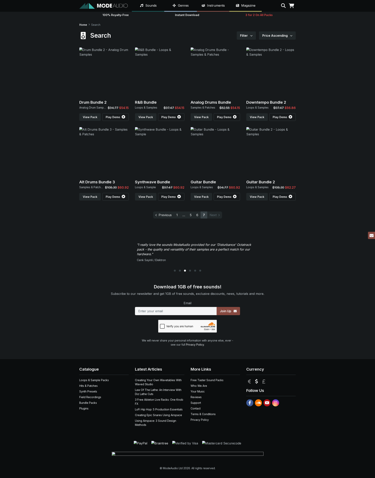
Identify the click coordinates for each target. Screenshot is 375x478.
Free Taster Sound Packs (207, 380)
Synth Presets (88, 391)
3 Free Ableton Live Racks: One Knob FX (159, 401)
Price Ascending (275, 35)
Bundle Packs (88, 402)
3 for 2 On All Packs (259, 15)
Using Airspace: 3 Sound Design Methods (155, 422)
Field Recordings (90, 397)
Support (196, 402)
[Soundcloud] (258, 402)
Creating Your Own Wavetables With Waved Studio (158, 382)
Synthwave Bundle (152, 182)
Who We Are (199, 385)
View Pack (90, 117)
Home (83, 24)
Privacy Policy (195, 344)
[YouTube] (267, 402)
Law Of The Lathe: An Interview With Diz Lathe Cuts (158, 392)
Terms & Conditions (203, 414)
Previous (165, 215)
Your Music (198, 391)
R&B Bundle (146, 102)
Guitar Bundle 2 (260, 182)
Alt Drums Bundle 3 (97, 182)
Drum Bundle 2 (93, 102)
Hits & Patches (88, 385)
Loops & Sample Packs (94, 380)
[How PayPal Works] (141, 443)
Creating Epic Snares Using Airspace (158, 415)
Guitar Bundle (203, 182)
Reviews (196, 397)
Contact (196, 408)
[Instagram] (275, 402)
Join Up (226, 311)
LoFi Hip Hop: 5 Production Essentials (159, 409)
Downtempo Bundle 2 (266, 102)
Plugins (83, 408)
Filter (244, 35)
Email (187, 303)
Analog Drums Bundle (211, 102)
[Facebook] (249, 402)
